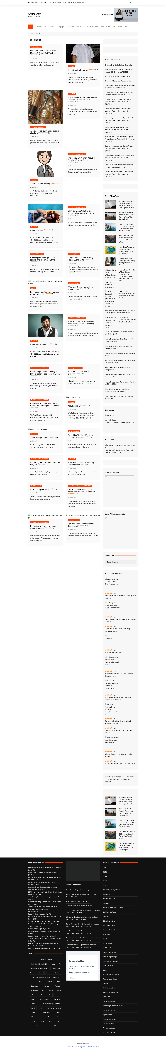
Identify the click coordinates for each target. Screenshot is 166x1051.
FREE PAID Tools (92, 27)
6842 (105, 872)
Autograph (60, 27)
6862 (105, 885)
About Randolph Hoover (83, 70)
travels (33, 1021)
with (58, 1021)
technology (46, 1012)
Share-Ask (34, 13)
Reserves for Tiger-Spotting (51, 1003)
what (42, 1021)
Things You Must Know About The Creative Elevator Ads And (82, 160)
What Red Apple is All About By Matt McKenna (44, 931)
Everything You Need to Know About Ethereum (43, 527)
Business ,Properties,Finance (77, 154)
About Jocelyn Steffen (44, 438)
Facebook (130, 2)
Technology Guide (74, 253)
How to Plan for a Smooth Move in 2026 (41, 948)
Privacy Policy (67, 2)
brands (48, 973)
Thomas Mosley (36, 1017)
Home (32, 34)
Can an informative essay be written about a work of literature (81, 491)
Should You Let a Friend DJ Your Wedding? (120, 763)
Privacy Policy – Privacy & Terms (39, 936)
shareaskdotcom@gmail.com (123, 423)
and (53, 964)
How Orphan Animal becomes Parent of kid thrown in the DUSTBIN (118, 101)
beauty (32, 973)
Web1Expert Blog (94, 1047)
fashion (46, 986)
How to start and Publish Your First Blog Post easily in (120, 597)
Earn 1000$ (80, 27)
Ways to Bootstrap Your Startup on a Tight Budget (119, 755)
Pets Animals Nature (110, 979)
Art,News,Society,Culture (38, 127)
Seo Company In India (54, 1008)
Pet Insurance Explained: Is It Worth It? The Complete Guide (127, 320)
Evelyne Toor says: (111, 155)
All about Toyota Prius (44, 489)
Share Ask (35, 58)
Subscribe (52, 2)
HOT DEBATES (49, 27)
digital (58, 981)
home (59, 990)
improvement (45, 995)
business (58, 973)
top (58, 1017)
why (50, 1021)
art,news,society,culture (39, 968)
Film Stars (106, 934)
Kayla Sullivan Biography (123, 65)
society (34, 1012)
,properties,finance (45, 959)
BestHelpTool (80, 1047)
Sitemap (59, 2)
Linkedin (136, 2)
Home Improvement (110, 952)
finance (57, 986)
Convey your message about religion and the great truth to (42, 260)
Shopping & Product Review (112, 1006)
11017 (105, 867)
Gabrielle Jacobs (111, 146)
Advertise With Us (78, 2)
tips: (49, 1017)
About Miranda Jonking (45, 184)
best (40, 973)
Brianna (107, 92)
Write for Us (39, 2)
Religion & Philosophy (37, 253)
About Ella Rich (41, 230)
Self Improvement (86, 485)
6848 (105, 876)
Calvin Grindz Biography (36, 929)
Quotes (33, 288)
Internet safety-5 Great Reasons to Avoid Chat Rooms (118, 732)
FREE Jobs (70, 27)
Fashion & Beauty (36, 47)
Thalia (107, 81)
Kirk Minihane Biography (113, 652)
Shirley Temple (110, 99)
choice (40, 981)
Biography (106, 903)
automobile (56, 968)
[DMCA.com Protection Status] (83, 871)
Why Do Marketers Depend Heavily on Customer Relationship (118, 699)
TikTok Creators (108, 1023)
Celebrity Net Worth (110, 912)
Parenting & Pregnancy (75, 368)
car (32, 981)
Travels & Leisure (109, 1028)
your (54, 1025)
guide (51, 990)
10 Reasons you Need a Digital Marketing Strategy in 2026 (119, 675)
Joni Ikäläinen (110, 108)
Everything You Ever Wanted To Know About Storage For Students (44, 405)
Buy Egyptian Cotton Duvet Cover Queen (46, 977)
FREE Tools (107, 948)
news (33, 1003)
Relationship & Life (109, 988)
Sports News (107, 1015)
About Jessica (79, 406)
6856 (105, 881)
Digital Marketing (109, 921)
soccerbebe (109, 127)
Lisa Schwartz (44, 999)
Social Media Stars (109, 1010)
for (43, 990)
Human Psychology (110, 957)
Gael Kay (108, 165)
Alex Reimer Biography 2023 (39, 964)
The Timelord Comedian (113, 136)
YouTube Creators (109, 1032)
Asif (106, 69)
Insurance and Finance (111, 961)
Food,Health (72, 93)
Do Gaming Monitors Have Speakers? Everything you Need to (118, 722)
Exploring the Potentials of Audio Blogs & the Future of (120, 621)
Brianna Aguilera (111, 118)
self (40, 1008)
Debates (106, 916)
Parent (102, 27)
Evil (106, 85)
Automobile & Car (36, 485)
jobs (57, 995)
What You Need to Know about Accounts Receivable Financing (81, 323)
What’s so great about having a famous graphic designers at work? (45, 374)
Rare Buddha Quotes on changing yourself (42, 872)
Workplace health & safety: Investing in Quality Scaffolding (118, 630)
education (34, 986)
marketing (57, 999)
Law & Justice (108, 965)
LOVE (108, 27)
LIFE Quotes (38, 27)
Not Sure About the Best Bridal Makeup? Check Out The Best (43, 53)
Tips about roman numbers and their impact (81, 525)
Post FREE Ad (122, 27)
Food (105, 939)
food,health (34, 990)
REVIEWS (106, 997)
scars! (33, 1008)
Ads (113, 27)
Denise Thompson (111, 171)
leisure (33, 999)
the (58, 1012)
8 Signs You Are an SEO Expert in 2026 (41, 921)
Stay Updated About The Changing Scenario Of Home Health (82, 99)
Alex (106, 76)
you (37, 1025)
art (60, 964)
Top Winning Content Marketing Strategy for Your (44, 897)
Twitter (133, 2)
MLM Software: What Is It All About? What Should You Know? (81, 213)
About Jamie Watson (44, 344)
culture (49, 981)
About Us (31, 2)
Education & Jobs (74, 485)
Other (105, 970)
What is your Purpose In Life (120, 76)
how (33, 995)
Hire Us (46, 2)
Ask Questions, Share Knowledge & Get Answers (45, 867)
